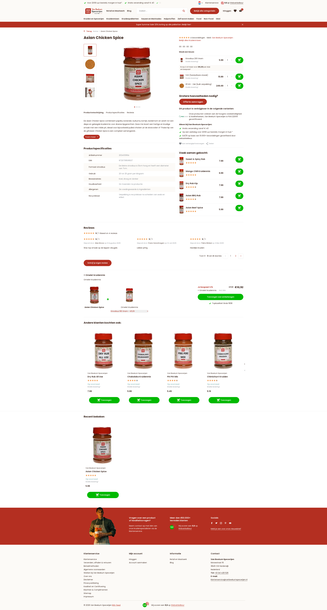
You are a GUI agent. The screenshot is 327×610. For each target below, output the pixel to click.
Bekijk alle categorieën (204, 11)
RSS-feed (116, 605)
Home (95, 31)
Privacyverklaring (91, 583)
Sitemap (87, 593)
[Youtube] (230, 523)
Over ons (88, 576)
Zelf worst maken (186, 19)
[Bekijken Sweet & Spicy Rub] (181, 161)
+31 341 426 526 (221, 573)
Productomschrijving (93, 112)
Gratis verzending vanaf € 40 (195, 128)
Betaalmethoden (91, 566)
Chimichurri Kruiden (217, 376)
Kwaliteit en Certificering (95, 586)
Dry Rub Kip (192, 183)
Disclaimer (88, 579)
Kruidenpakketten (130, 19)
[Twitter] (216, 523)
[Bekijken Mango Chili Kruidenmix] (181, 173)
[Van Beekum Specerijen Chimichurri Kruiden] (223, 351)
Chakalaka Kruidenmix (139, 376)
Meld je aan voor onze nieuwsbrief (226, 528)
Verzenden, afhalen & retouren (97, 562)
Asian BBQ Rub (193, 195)
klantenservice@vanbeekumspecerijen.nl (229, 579)
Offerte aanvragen (193, 101)
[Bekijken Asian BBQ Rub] (181, 197)
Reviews (130, 112)
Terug (89, 31)
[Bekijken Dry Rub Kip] (181, 185)
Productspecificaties (115, 112)
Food (198, 19)
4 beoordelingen (197, 37)
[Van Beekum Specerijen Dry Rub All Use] (103, 351)
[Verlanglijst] (235, 10)
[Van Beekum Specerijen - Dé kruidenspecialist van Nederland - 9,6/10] (94, 11)
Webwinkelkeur (236, 3)
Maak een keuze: (187, 52)
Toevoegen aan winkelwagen (220, 297)
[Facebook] (212, 523)
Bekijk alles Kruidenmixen (190, 40)
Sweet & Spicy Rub (195, 159)
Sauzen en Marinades (151, 19)
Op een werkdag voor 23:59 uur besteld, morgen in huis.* (207, 132)
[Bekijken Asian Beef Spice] (181, 209)
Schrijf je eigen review (97, 263)
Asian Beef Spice (194, 207)
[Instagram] (221, 523)
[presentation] (244, 370)
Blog (129, 11)
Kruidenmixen (112, 19)
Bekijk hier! (186, 24)
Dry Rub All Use (95, 376)
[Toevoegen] (239, 159)
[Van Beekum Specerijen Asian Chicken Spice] (102, 445)
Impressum (89, 596)
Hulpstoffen (169, 19)
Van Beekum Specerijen (222, 37)
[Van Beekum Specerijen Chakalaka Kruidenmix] (143, 351)
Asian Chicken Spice (96, 471)
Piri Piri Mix (172, 376)
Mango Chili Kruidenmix (198, 171)
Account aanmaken (138, 562)
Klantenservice (211, 3)
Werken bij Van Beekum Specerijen (99, 573)
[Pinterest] (226, 523)
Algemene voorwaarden (94, 569)
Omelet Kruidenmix (92, 279)
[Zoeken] (184, 11)
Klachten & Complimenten (96, 590)
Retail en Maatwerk (115, 11)
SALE (218, 19)
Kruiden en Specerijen (94, 19)
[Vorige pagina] (225, 256)
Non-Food (208, 19)
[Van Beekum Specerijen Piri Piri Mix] (183, 351)
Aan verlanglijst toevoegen (193, 143)
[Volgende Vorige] (240, 256)
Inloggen (133, 559)
